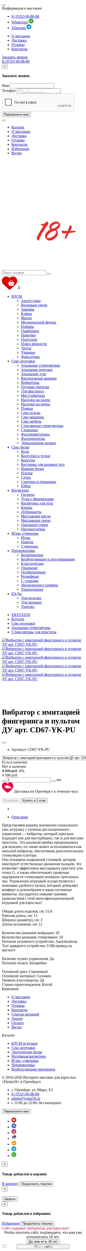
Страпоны (29, 430)
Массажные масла (35, 516)
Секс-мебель (31, 421)
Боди (25, 451)
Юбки (26, 486)
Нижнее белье (32, 469)
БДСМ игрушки (24, 1043)
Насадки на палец (35, 400)
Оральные (29, 568)
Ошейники (30, 331)
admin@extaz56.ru (25, 1098)
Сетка (26, 477)
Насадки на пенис (35, 404)
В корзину (11, 800)
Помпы (27, 408)
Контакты (19, 49)
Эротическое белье (26, 1052)
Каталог (18, 127)
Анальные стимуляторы (40, 365)
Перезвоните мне (16, 114)
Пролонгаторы (33, 529)
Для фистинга (32, 391)
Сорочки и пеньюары (38, 482)
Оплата (17, 1023)
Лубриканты (31, 512)
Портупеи (29, 339)
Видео (16, 153)
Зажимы (27, 309)
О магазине (20, 36)
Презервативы (23, 551)
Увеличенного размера (39, 585)
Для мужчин (31, 598)
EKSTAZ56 (20, 615)
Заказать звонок (15, 57)
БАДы (16, 594)
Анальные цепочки (37, 370)
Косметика (20, 490)
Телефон (9, 91)
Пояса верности (34, 344)
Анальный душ (33, 374)
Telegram (19, 28)
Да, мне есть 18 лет (43, 1241)
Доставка (19, 40)
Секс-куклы (30, 413)
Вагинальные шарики (39, 378)
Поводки (28, 335)
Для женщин (31, 602)
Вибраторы (30, 383)
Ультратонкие (32, 589)
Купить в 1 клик (34, 800)
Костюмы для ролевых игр (42, 464)
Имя (5, 86)
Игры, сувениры (24, 533)
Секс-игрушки (23, 361)
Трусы (26, 348)
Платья (26, 473)
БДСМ (16, 296)
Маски (26, 318)
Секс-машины (32, 417)
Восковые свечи (34, 305)
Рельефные (30, 576)
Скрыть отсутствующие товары (33, 1246)
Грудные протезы (35, 387)
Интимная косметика (28, 1056)
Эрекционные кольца (38, 443)
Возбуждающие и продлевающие (48, 559)
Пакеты (27, 542)
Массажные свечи (35, 520)
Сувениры (29, 546)
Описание (19, 817)
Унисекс (28, 607)
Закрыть (10, 1199)
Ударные (28, 352)
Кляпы (26, 314)
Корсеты (28, 460)
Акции (17, 1018)
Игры (25, 538)
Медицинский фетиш (38, 322)
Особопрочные (33, 572)
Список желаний (25, 1014)
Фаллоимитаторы (35, 434)
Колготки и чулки (35, 456)
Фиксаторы (30, 357)
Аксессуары (31, 301)
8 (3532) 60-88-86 (25, 16)
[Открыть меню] (4, 5)
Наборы (27, 327)
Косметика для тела (37, 503)
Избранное (20, 149)
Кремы (26, 507)
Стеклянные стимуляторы (42, 426)
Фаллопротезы (33, 439)
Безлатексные (32, 555)
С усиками (29, 581)
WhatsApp (20, 22)
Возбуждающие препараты (33, 1069)
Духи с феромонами (37, 499)
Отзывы (18, 45)
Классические (32, 563)
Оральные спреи (34, 525)
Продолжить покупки (37, 1184)
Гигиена (27, 495)
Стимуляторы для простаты (33, 632)
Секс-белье (20, 447)
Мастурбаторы (33, 395)
